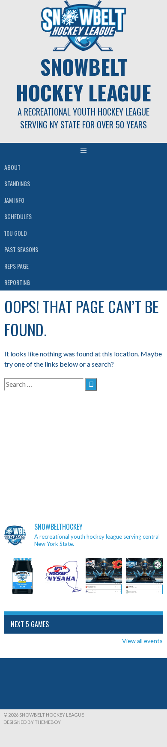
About (12, 167)
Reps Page (16, 265)
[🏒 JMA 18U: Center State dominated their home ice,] (144, 576)
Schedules (18, 216)
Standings (17, 183)
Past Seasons (21, 249)
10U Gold (15, 232)
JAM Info (14, 200)
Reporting (17, 282)
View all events (142, 640)
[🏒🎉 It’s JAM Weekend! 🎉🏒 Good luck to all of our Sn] (22, 576)
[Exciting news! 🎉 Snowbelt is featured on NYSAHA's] (63, 576)
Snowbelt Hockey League (83, 79)
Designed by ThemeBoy (32, 722)
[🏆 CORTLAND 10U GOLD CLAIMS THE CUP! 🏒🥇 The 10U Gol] (104, 576)
